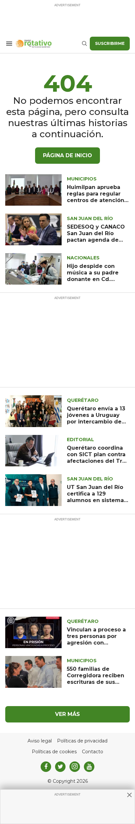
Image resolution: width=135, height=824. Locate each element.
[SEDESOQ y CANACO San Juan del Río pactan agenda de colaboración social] (33, 229)
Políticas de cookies (54, 752)
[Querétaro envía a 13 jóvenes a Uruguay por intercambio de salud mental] (33, 411)
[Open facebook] (46, 766)
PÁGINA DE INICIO (67, 155)
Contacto (92, 752)
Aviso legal (40, 741)
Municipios (82, 178)
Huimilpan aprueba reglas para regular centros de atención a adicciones (98, 197)
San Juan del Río (90, 218)
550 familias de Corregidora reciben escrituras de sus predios (95, 679)
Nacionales (83, 257)
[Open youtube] (89, 766)
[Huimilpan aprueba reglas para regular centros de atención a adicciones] (33, 189)
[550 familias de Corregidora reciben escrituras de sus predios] (33, 671)
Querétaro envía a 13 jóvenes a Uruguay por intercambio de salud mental (96, 418)
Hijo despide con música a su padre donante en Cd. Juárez (93, 276)
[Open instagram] (74, 766)
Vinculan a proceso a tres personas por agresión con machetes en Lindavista (96, 643)
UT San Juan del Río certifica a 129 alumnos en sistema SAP (95, 497)
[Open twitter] (60, 766)
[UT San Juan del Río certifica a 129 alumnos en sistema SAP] (33, 490)
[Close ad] (129, 795)
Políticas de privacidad (82, 741)
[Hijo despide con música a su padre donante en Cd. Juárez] (33, 268)
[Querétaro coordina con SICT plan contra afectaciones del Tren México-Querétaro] (33, 450)
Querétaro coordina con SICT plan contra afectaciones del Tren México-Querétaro (98, 458)
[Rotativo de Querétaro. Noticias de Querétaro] (48, 43)
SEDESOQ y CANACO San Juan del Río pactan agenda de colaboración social (96, 237)
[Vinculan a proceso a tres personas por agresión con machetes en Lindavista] (33, 632)
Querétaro (83, 400)
